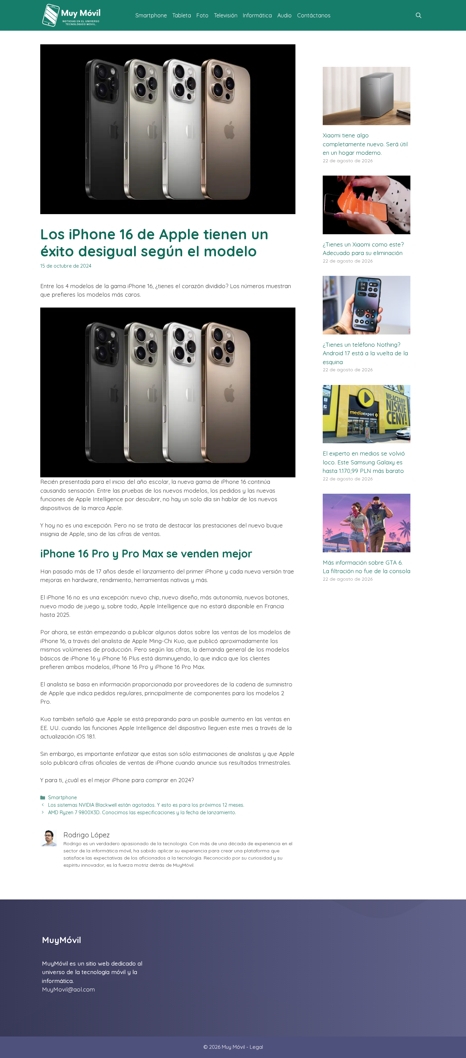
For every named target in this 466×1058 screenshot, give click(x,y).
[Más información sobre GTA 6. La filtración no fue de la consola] (366, 547)
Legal (256, 1047)
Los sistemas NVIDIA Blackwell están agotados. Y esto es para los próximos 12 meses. (146, 805)
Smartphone (151, 15)
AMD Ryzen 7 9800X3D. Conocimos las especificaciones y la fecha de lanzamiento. (142, 812)
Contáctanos (314, 15)
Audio (284, 15)
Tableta (181, 15)
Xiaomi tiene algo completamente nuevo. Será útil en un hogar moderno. (365, 144)
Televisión (225, 15)
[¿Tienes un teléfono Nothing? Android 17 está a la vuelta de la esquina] (366, 329)
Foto (202, 15)
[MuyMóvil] (71, 15)
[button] (418, 15)
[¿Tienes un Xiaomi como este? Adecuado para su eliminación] (366, 229)
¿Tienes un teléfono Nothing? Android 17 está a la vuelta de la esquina (365, 353)
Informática (257, 15)
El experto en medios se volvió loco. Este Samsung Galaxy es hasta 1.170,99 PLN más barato (364, 462)
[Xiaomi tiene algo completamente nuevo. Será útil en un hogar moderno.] (366, 120)
